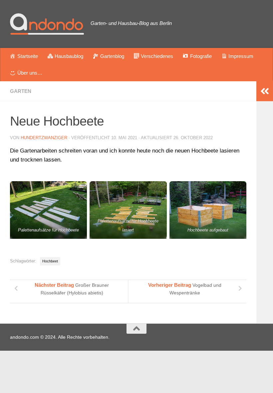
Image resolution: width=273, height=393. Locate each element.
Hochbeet (50, 261)
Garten (20, 91)
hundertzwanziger (44, 137)
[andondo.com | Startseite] (47, 24)
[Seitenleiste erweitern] (264, 91)
